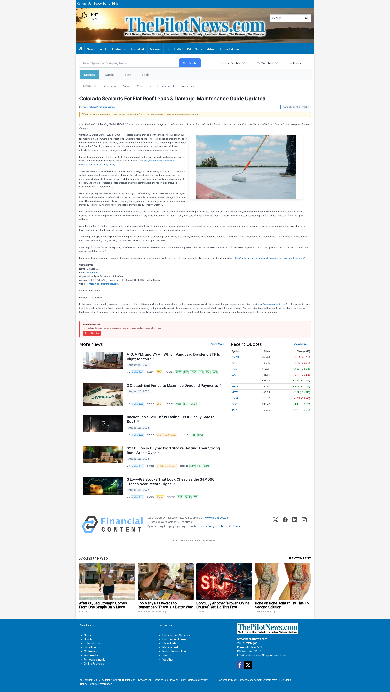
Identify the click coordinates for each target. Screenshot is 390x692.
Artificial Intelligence (166, 466)
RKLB (193, 435)
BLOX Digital (285, 680)
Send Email (92, 272)
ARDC (178, 404)
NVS (215, 372)
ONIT (180, 497)
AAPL (235, 363)
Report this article (92, 333)
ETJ (185, 404)
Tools (145, 75)
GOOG (235, 380)
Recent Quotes (230, 63)
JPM (208, 372)
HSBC (193, 372)
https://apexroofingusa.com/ (104, 283)
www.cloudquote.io (216, 517)
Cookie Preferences (101, 684)
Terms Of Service (231, 526)
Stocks (109, 75)
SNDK (206, 466)
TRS (195, 497)
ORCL (235, 404)
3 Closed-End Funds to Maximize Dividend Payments (174, 385)
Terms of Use (160, 680)
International (165, 86)
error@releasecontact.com (271, 304)
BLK (186, 372)
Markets (89, 75)
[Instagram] (304, 524)
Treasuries (187, 86)
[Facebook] (285, 524)
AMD (234, 368)
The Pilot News (108, 680)
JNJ (201, 372)
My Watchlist (265, 63)
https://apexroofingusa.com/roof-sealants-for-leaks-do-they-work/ (269, 258)
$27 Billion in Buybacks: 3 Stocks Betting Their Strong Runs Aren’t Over (173, 450)
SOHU (188, 497)
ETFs (128, 75)
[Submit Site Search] (306, 18)
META (235, 386)
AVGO (178, 372)
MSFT (235, 392)
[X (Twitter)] (275, 524)
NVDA (235, 398)
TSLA (234, 410)
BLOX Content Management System (251, 680)
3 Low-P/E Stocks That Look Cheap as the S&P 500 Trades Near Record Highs (171, 481)
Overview (110, 86)
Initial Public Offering (166, 435)
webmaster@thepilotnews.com (266, 655)
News (126, 86)
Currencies (144, 86)
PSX (199, 466)
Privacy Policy (206, 526)
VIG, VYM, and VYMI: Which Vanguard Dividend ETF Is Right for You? (173, 356)
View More (217, 344)
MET (192, 466)
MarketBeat (137, 372)
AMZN (235, 357)
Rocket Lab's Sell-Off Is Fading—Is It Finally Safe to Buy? (171, 419)
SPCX (200, 435)
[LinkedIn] (294, 524)
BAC (234, 374)
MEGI (193, 404)
